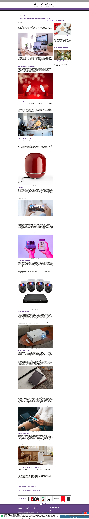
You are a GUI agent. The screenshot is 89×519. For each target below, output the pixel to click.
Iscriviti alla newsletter (55, 1)
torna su (44, 503)
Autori (38, 510)
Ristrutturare (26, 8)
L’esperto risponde (59, 20)
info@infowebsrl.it (54, 510)
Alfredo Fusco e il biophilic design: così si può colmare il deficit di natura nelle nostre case (62, 61)
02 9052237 (53, 512)
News (51, 8)
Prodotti (57, 8)
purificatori (32, 469)
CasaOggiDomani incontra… (61, 47)
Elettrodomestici (38, 8)
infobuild (30, 1)
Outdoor (48, 8)
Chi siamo (38, 508)
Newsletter (61, 8)
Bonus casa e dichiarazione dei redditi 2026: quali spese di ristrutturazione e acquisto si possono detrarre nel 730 (62, 36)
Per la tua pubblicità (41, 512)
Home (19, 15)
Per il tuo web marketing (45, 1)
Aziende (54, 8)
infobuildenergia (37, 1)
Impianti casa (32, 8)
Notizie (22, 15)
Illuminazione (44, 8)
